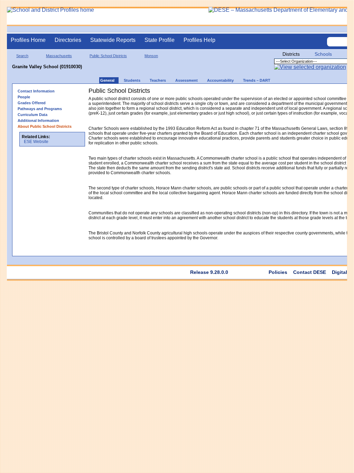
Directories (68, 40)
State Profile (160, 40)
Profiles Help (199, 40)
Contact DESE (309, 272)
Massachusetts (59, 56)
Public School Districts (108, 56)
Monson (151, 56)
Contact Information (36, 91)
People (24, 97)
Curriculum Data (32, 115)
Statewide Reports (113, 40)
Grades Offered (32, 103)
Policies (278, 272)
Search (22, 56)
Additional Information (38, 120)
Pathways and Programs (40, 109)
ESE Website (36, 141)
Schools (323, 54)
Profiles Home (28, 40)
